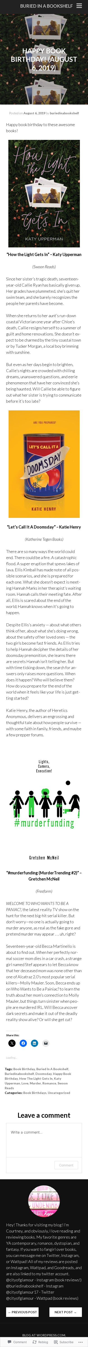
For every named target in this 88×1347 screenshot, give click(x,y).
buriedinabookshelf (64, 113)
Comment (66, 1165)
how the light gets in (36, 1078)
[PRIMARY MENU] (79, 6)
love (24, 1083)
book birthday (24, 1069)
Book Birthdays (34, 1093)
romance (49, 1083)
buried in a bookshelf (46, 6)
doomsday (43, 1074)
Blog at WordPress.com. (44, 1335)
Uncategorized (59, 1093)
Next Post (66, 1312)
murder (35, 1083)
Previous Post (22, 1312)
